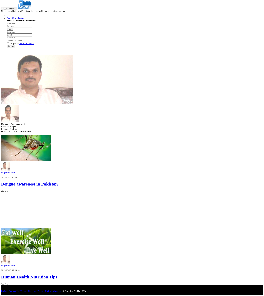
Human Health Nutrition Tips (29, 276)
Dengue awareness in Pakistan (29, 184)
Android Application (15, 18)
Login (10, 29)
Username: (6, 124)
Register (11, 46)
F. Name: (5, 126)
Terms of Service (26, 43)
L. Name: (5, 129)
